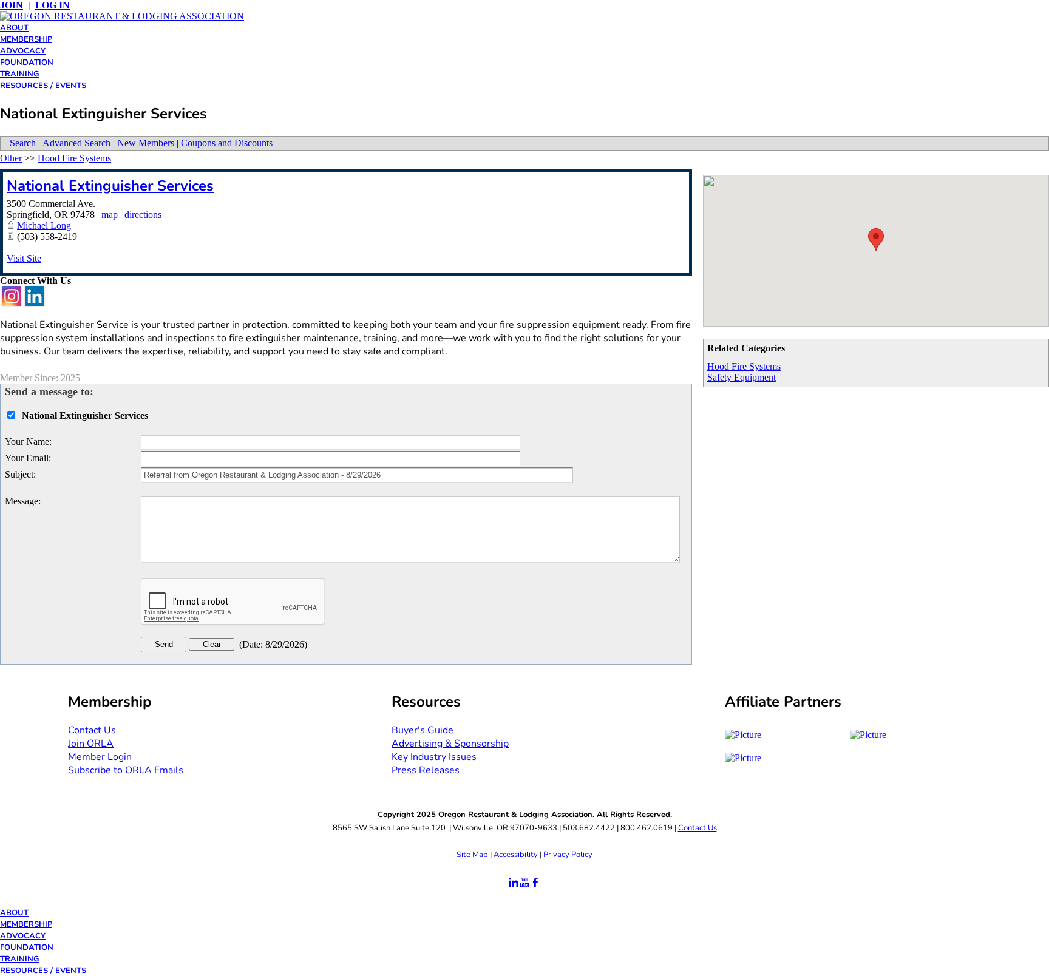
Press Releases (426, 770)
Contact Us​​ (92, 730)
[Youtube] (524, 883)
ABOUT (14, 27)
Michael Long (44, 225)
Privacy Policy (567, 854)
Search (23, 143)
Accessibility (516, 854)
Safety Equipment (741, 377)
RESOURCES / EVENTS (43, 85)
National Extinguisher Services (110, 185)
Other (11, 158)
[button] (876, 239)
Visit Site (24, 258)
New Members (145, 143)
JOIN (11, 5)
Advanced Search (76, 143)
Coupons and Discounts (227, 143)
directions (142, 214)
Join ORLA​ (91, 743)
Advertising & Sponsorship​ (450, 743)
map (109, 214)
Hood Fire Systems (744, 366)
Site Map (472, 854)
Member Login (100, 757)
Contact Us (697, 827)
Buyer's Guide (422, 730)
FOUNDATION (26, 62)
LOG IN (52, 5)
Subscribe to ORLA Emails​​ (125, 770)
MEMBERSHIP (26, 39)
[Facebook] (535, 883)
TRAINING (19, 74)
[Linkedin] (513, 883)
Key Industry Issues (434, 757)
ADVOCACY (23, 51)
